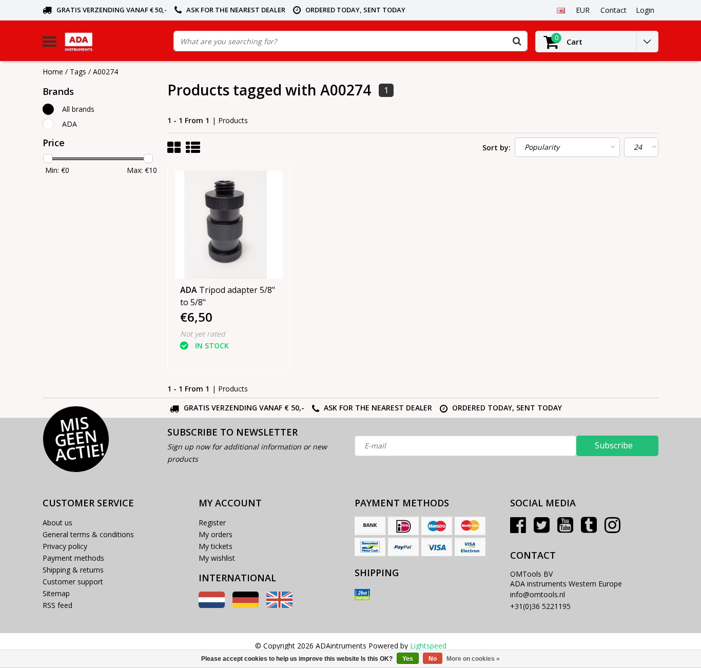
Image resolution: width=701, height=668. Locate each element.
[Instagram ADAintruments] (612, 529)
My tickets (215, 546)
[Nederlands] (212, 605)
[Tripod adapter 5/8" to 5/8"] (229, 225)
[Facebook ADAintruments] (518, 529)
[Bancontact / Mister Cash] (370, 547)
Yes (407, 658)
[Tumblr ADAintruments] (589, 529)
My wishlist (217, 558)
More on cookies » (473, 658)
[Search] (517, 41)
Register (212, 522)
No (433, 658)
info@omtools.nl (537, 594)
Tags (78, 71)
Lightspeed (428, 646)
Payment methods (73, 558)
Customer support (73, 581)
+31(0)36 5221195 (540, 606)
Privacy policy (65, 546)
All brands (78, 109)
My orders (215, 534)
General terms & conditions (88, 534)
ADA (69, 124)
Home (53, 71)
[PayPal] (403, 547)
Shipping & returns (73, 570)
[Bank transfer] (370, 526)
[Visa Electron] (470, 547)
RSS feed (57, 605)
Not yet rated (202, 334)
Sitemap (56, 593)
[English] (560, 9)
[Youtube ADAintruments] (565, 529)
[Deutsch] (245, 605)
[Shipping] (362, 594)
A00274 (105, 71)
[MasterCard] (470, 526)
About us (57, 522)
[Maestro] (436, 526)
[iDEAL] (403, 526)
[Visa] (436, 547)
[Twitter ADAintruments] (542, 529)
